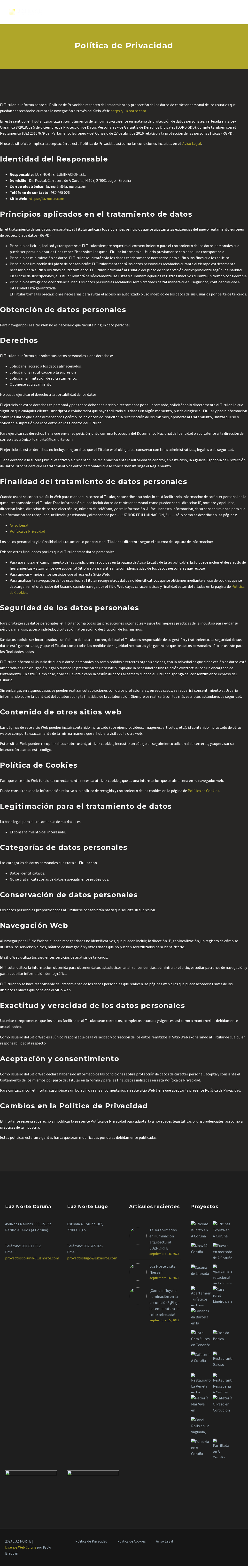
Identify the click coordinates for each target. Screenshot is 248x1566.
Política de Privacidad (27, 531)
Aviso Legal (191, 143)
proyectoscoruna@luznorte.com (32, 1258)
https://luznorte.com (128, 110)
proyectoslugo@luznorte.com (92, 1258)
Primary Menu (234, 12)
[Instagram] (241, 1542)
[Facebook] (229, 1542)
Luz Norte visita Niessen (162, 1269)
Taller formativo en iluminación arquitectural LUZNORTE (163, 1239)
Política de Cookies (203, 790)
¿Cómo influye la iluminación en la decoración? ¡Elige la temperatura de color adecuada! (164, 1302)
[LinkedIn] (235, 1542)
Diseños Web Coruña (21, 1547)
